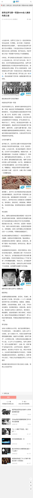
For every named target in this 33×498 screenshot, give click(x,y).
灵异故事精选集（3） (18, 439)
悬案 (8, 397)
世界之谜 (9, 5)
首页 (3, 5)
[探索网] (16, 2)
